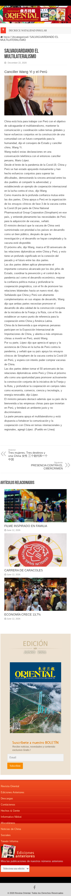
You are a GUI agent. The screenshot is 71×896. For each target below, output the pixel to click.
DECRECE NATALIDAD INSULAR (28, 30)
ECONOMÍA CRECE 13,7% (22, 614)
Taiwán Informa (9, 841)
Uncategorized (20, 37)
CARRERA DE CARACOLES (23, 570)
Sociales (6, 835)
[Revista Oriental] (35, 14)
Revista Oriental (10, 786)
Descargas (7, 798)
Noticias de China (11, 829)
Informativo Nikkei (11, 816)
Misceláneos (8, 822)
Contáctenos (8, 804)
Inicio (6, 37)
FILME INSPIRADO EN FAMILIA (25, 526)
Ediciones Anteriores (12, 792)
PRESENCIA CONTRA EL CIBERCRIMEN (47, 465)
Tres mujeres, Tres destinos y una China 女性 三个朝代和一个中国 (28, 455)
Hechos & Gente (10, 810)
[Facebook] (35, 887)
